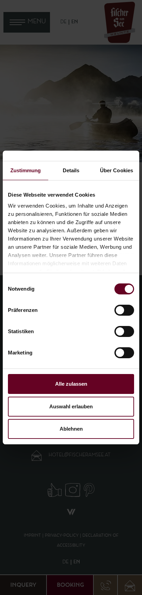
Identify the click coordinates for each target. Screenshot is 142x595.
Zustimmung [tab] (25, 170)
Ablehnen (71, 429)
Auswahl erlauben (71, 406)
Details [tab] (71, 170)
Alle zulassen (71, 384)
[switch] (124, 310)
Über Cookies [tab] (116, 170)
